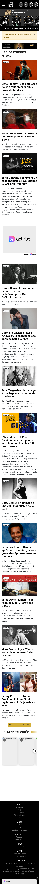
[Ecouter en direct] (26, 4)
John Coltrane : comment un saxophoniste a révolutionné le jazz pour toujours (19, 180)
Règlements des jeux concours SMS (19, 868)
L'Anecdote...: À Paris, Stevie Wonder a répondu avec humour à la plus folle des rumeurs (18, 442)
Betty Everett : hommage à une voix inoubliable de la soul (18, 506)
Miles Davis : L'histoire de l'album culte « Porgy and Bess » (18, 602)
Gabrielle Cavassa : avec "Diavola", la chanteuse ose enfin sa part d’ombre (19, 335)
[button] (9, 751)
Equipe (19, 810)
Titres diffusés (19, 815)
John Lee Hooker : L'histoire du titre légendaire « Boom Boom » (19, 136)
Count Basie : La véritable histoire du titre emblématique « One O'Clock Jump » (18, 293)
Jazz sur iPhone (19, 854)
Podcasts (19, 837)
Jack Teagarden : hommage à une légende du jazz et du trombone (19, 393)
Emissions (19, 812)
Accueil (5, 28)
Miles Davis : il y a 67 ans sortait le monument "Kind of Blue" (18, 652)
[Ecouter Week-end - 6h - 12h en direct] (19, 46)
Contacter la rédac (19, 830)
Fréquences (31, 28)
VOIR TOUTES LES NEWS (19, 725)
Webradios (17, 28)
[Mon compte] (36, 4)
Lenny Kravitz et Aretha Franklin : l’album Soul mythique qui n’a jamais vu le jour (18, 701)
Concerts (19, 827)
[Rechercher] (31, 4)
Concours (20, 846)
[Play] (3, 19)
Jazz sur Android (20, 856)
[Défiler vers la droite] (35, 751)
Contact (19, 807)
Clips (19, 825)
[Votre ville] (21, 4)
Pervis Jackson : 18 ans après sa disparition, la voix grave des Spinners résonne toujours (19, 552)
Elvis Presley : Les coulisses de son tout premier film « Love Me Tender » (19, 86)
